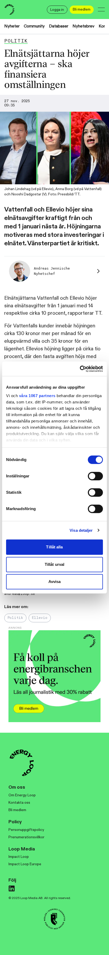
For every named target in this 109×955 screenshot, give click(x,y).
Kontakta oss (19, 802)
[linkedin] (11, 888)
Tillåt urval (54, 564)
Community (34, 26)
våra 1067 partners (37, 395)
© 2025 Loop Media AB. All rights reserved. (39, 898)
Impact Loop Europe (24, 864)
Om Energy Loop (22, 795)
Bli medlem (17, 809)
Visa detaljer (81, 530)
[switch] (95, 476)
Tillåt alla (54, 547)
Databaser (58, 26)
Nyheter (12, 26)
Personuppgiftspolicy (26, 829)
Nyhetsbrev (83, 26)
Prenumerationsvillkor (26, 837)
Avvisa (54, 581)
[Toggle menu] (101, 9)
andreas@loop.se (19, 593)
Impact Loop (18, 856)
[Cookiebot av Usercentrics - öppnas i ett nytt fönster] (80, 368)
